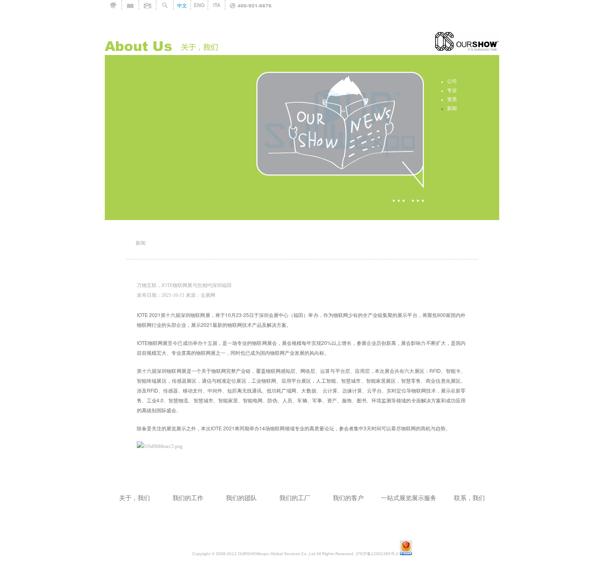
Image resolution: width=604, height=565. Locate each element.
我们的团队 (241, 497)
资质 (452, 99)
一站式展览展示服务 (408, 497)
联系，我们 (469, 497)
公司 (452, 81)
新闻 (452, 108)
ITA (216, 5)
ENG (199, 5)
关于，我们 (134, 497)
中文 (182, 6)
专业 (452, 90)
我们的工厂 (294, 497)
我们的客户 (348, 497)
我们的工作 (188, 497)
